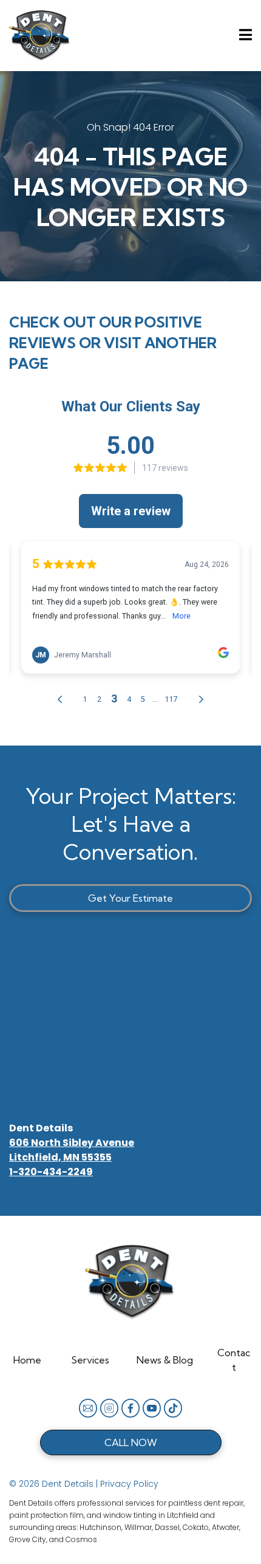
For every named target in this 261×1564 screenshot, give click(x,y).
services (90, 1360)
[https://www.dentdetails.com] (40, 35)
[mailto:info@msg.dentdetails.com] (88, 1408)
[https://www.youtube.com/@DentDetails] (152, 1408)
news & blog (165, 1360)
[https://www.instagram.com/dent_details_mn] (109, 1408)
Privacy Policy (129, 1484)
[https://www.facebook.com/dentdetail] (130, 1408)
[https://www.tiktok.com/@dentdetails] (173, 1408)
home (27, 1360)
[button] (244, 35)
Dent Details (41, 1128)
